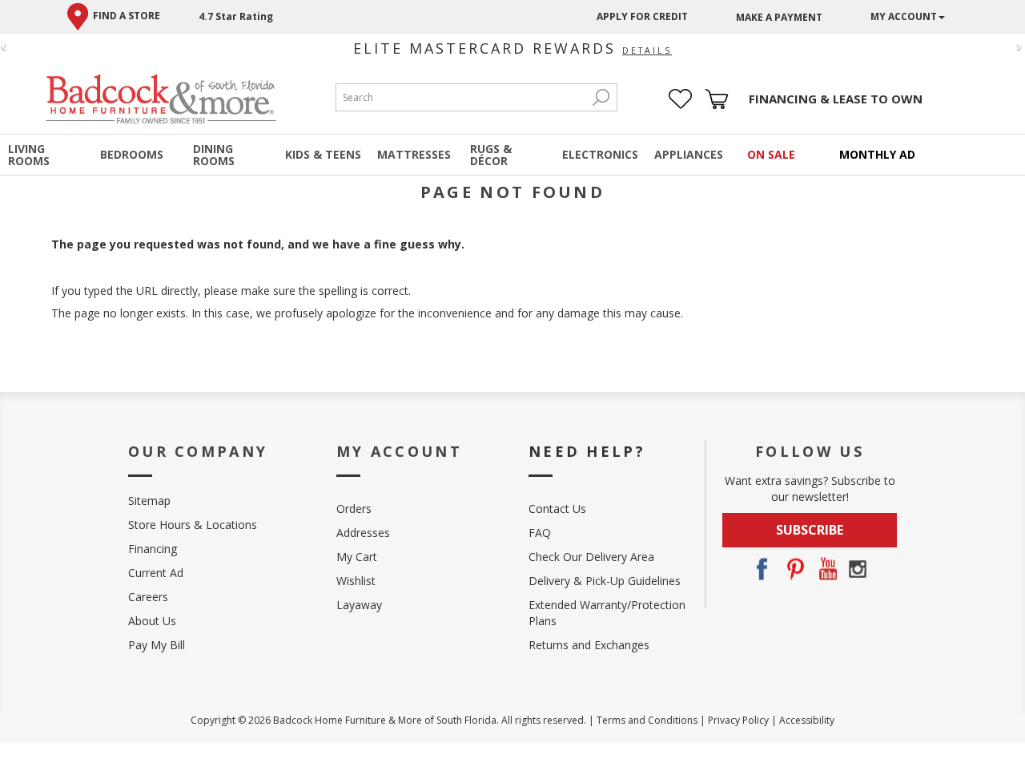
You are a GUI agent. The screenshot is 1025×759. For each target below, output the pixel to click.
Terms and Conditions (647, 720)
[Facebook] (762, 569)
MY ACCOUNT (903, 16)
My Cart (356, 556)
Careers (148, 596)
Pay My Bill (156, 644)
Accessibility (806, 720)
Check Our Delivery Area (591, 556)
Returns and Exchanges (589, 644)
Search (601, 97)
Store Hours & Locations (192, 524)
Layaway (359, 604)
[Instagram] (858, 569)
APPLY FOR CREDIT (642, 16)
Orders (354, 508)
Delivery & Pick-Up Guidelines (605, 580)
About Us (152, 620)
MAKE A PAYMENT (779, 17)
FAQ (540, 532)
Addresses (363, 532)
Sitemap (149, 500)
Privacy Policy (738, 720)
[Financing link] (836, 99)
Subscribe (809, 530)
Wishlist (356, 580)
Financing (152, 548)
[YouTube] (826, 569)
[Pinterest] (794, 569)
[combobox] (460, 97)
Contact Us (557, 508)
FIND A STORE (126, 15)
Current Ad (155, 572)
